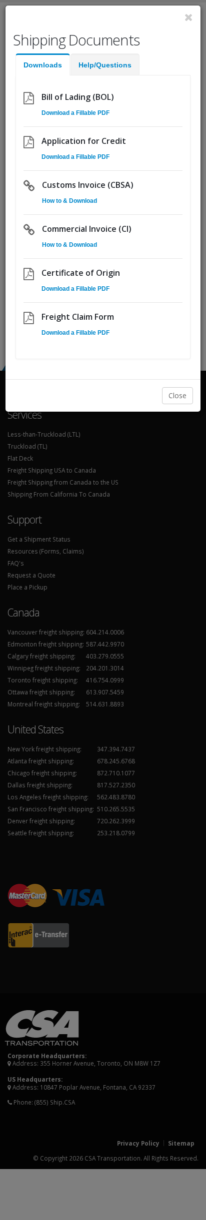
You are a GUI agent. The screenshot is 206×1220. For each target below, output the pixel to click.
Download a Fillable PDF (76, 112)
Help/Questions (105, 65)
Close (177, 395)
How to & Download (69, 200)
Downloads (43, 65)
